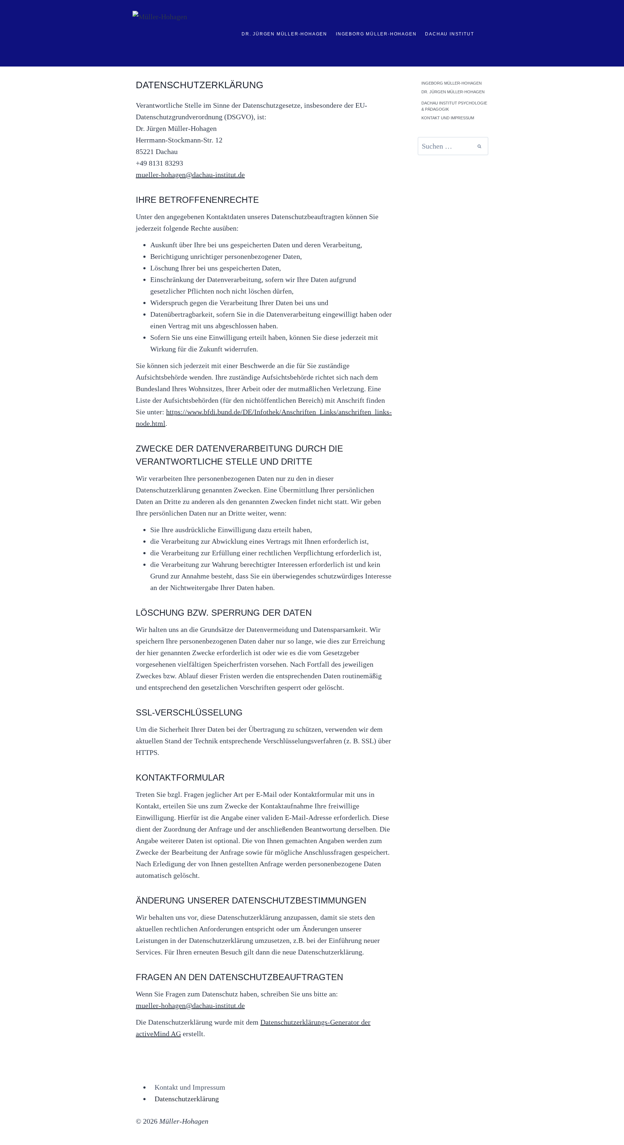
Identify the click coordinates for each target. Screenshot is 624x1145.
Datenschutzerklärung (187, 1099)
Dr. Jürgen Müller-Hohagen (284, 34)
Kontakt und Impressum (447, 118)
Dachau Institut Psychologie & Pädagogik (454, 106)
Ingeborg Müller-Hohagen (376, 34)
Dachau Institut (449, 34)
